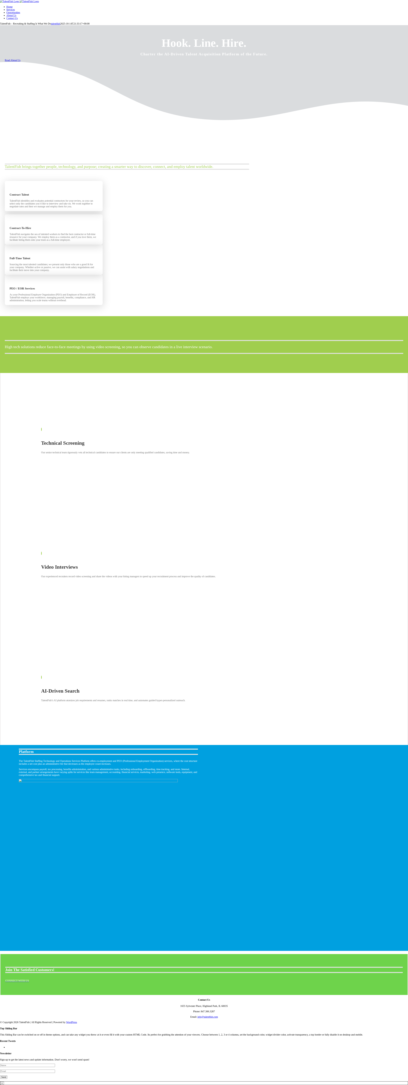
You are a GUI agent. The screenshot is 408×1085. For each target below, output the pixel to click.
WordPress (71, 1022)
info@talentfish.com (207, 1016)
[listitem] (54, 297)
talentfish (55, 23)
